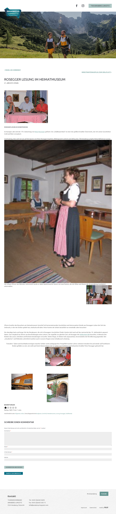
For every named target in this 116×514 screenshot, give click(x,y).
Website (6, 457)
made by (101, 507)
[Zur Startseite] (12, 13)
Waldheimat (69, 413)
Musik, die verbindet (13, 70)
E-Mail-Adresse (8, 452)
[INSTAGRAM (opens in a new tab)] (83, 6)
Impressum (84, 507)
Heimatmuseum (51, 413)
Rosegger (62, 413)
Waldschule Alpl (85, 334)
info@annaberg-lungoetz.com (38, 505)
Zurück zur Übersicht (13, 473)
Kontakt (104, 494)
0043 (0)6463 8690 (38, 500)
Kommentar (7, 430)
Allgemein (17, 413)
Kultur (22, 413)
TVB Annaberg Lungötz (100, 6)
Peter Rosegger (40, 131)
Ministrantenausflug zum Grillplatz (96, 72)
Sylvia (16, 83)
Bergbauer (39, 413)
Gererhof (44, 413)
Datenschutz (93, 507)
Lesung (58, 413)
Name (6, 446)
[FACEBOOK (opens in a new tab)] (76, 6)
